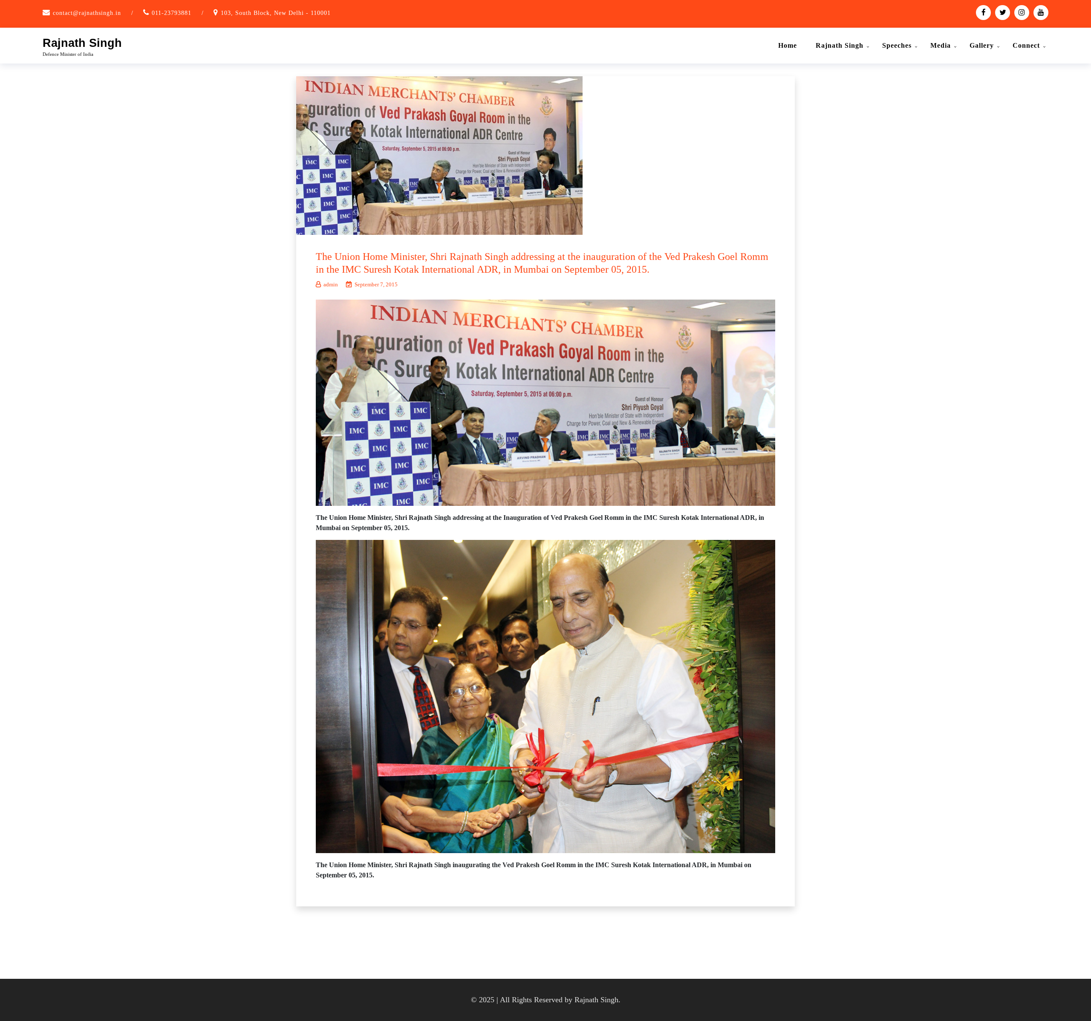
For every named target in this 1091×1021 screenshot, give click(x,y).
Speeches (897, 45)
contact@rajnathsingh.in (87, 13)
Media (940, 45)
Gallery (982, 45)
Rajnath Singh (82, 43)
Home (787, 45)
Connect (1026, 45)
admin (330, 284)
